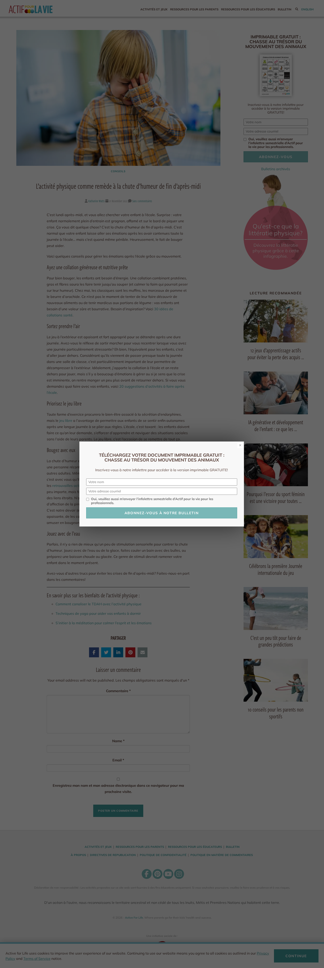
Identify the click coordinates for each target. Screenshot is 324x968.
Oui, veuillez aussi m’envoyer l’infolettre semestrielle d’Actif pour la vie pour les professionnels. (152, 501)
